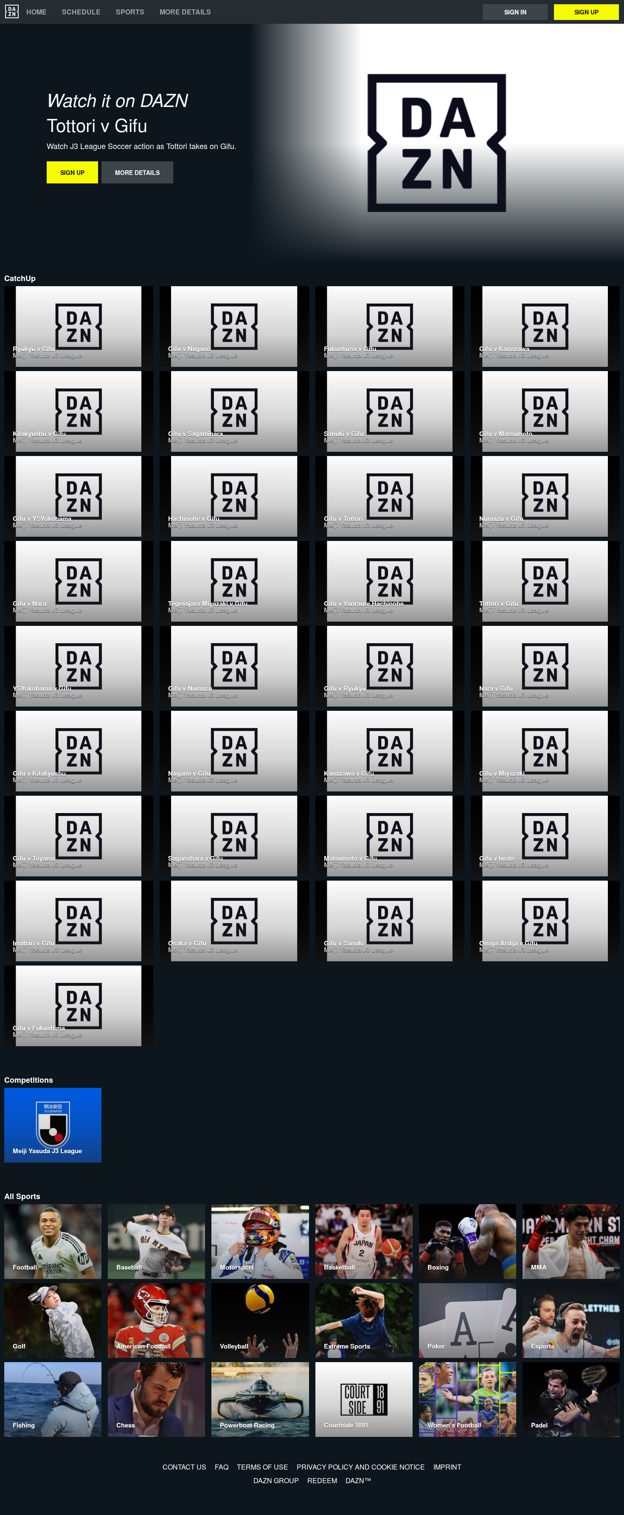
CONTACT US (184, 1467)
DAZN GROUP (276, 1480)
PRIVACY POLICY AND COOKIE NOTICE (361, 1467)
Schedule (81, 11)
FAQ (221, 1467)
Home (36, 11)
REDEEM (322, 1480)
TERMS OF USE (262, 1467)
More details (185, 11)
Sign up (586, 12)
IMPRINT (447, 1467)
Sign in (515, 12)
